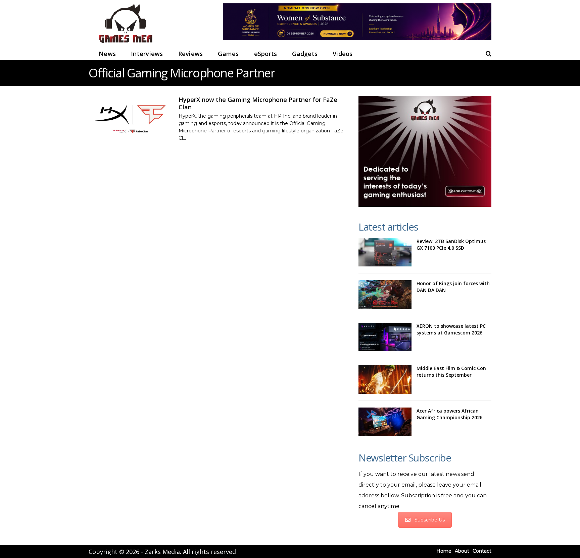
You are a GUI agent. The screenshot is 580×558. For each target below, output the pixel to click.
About (462, 551)
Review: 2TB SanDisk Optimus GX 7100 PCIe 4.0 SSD (451, 244)
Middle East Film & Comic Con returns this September (451, 371)
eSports (265, 54)
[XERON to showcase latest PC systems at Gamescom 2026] (385, 337)
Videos (343, 54)
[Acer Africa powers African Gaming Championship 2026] (385, 422)
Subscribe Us (430, 520)
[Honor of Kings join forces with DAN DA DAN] (385, 294)
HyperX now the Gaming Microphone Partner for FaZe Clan (258, 103)
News (107, 54)
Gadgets (305, 54)
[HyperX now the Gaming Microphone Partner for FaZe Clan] (130, 118)
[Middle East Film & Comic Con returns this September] (385, 379)
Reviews (190, 54)
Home (443, 551)
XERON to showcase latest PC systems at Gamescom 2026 (451, 329)
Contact (482, 551)
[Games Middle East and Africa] (125, 43)
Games (228, 54)
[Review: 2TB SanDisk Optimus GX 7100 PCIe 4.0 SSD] (385, 252)
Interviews (147, 54)
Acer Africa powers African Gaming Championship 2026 (449, 414)
